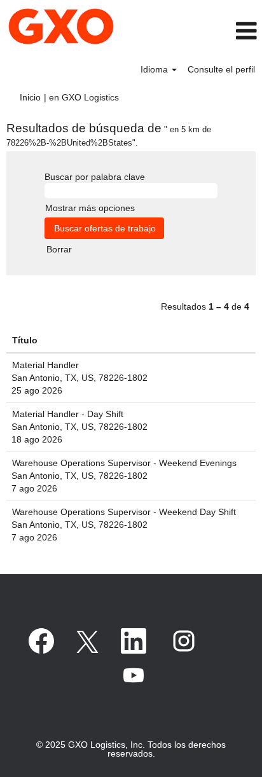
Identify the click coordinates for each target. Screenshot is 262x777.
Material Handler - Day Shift (67, 414)
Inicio (30, 97)
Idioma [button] (155, 69)
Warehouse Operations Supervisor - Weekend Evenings (124, 463)
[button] (225, 31)
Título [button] (25, 340)
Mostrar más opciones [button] (90, 208)
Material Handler (45, 365)
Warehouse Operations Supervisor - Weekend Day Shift (124, 512)
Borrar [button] (59, 249)
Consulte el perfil (221, 69)
